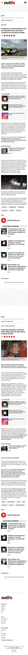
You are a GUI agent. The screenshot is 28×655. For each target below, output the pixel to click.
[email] (12, 35)
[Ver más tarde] (2, 36)
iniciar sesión (11, 282)
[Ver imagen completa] (25, 41)
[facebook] (7, 35)
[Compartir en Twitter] (9, 35)
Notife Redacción (13, 220)
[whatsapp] (4, 35)
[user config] (25, 2)
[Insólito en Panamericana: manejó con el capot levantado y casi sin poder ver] (4, 243)
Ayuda (21, 648)
